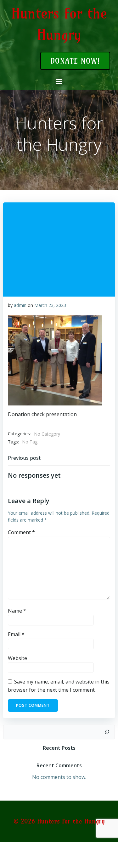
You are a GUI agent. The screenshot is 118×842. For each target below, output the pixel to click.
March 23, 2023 (50, 305)
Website (17, 658)
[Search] (107, 732)
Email (16, 634)
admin (20, 305)
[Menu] (59, 81)
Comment (21, 532)
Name (17, 610)
